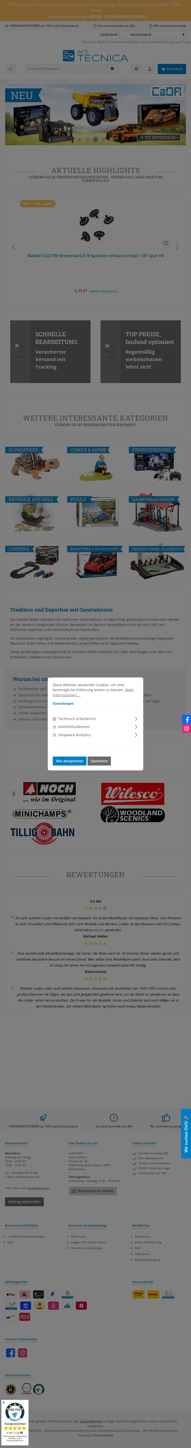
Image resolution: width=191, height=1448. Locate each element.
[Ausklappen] (136, 718)
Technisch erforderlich (77, 719)
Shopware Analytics (74, 734)
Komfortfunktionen (74, 726)
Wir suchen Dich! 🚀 (186, 1133)
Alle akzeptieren (69, 761)
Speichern (99, 761)
